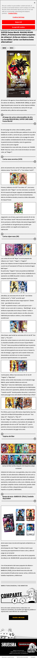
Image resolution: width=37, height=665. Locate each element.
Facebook (14, 600)
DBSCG (11, 48)
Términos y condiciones (8, 657)
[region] (18, 15)
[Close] (34, 3)
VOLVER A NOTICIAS (18, 617)
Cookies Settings (18, 17)
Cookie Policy (12, 13)
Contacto (33, 657)
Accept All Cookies (18, 27)
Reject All (18, 22)
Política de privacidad (22, 657)
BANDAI (4, 48)
